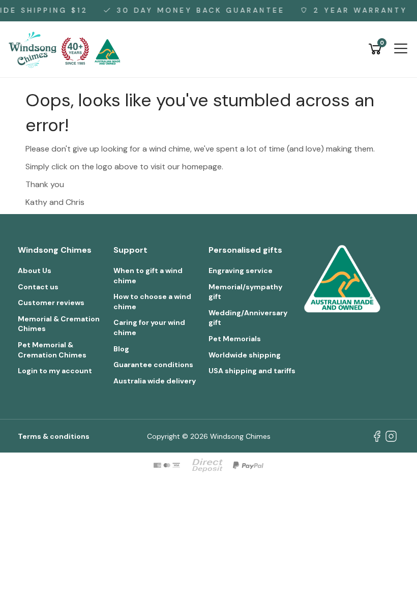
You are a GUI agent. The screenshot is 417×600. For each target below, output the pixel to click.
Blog (121, 348)
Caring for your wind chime (149, 327)
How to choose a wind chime (152, 301)
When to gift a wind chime (148, 275)
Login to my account (55, 370)
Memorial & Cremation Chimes (59, 324)
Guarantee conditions (153, 364)
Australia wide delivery (154, 380)
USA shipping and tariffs (251, 370)
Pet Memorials (234, 338)
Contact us (38, 286)
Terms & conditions (54, 436)
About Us (34, 270)
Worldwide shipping (244, 354)
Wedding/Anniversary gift (247, 317)
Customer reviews (51, 302)
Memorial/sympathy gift (245, 292)
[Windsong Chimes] (67, 48)
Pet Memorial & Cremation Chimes (52, 349)
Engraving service (240, 270)
